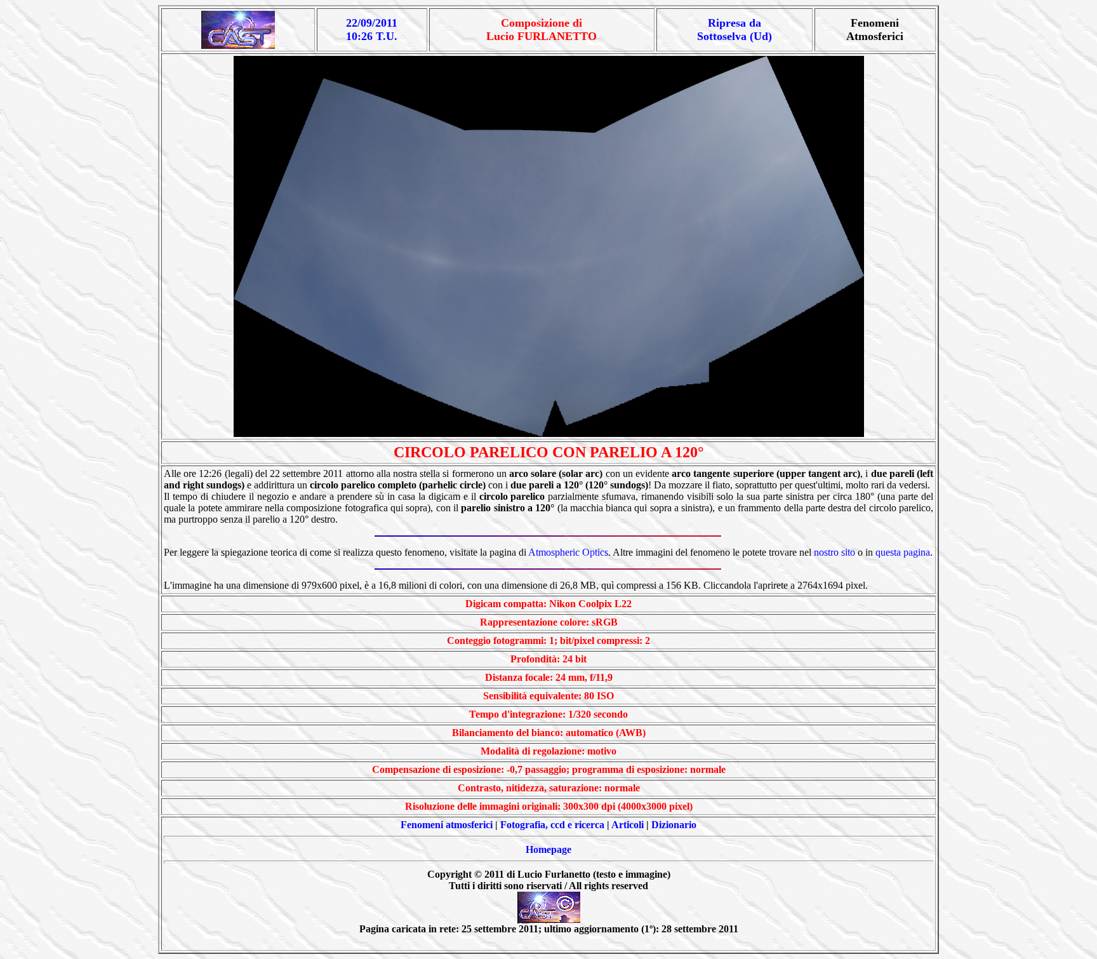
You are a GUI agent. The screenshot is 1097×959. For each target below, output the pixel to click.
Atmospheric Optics (568, 552)
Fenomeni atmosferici (447, 824)
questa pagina (902, 552)
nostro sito (834, 552)
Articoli (627, 824)
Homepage (548, 849)
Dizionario (673, 824)
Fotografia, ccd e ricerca (552, 824)
